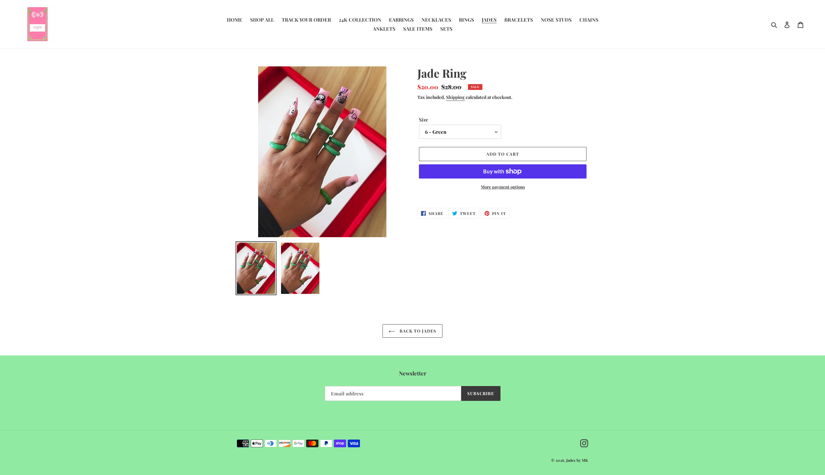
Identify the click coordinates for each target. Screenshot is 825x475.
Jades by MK (577, 460)
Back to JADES (417, 331)
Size (423, 119)
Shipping (455, 97)
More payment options (503, 186)
